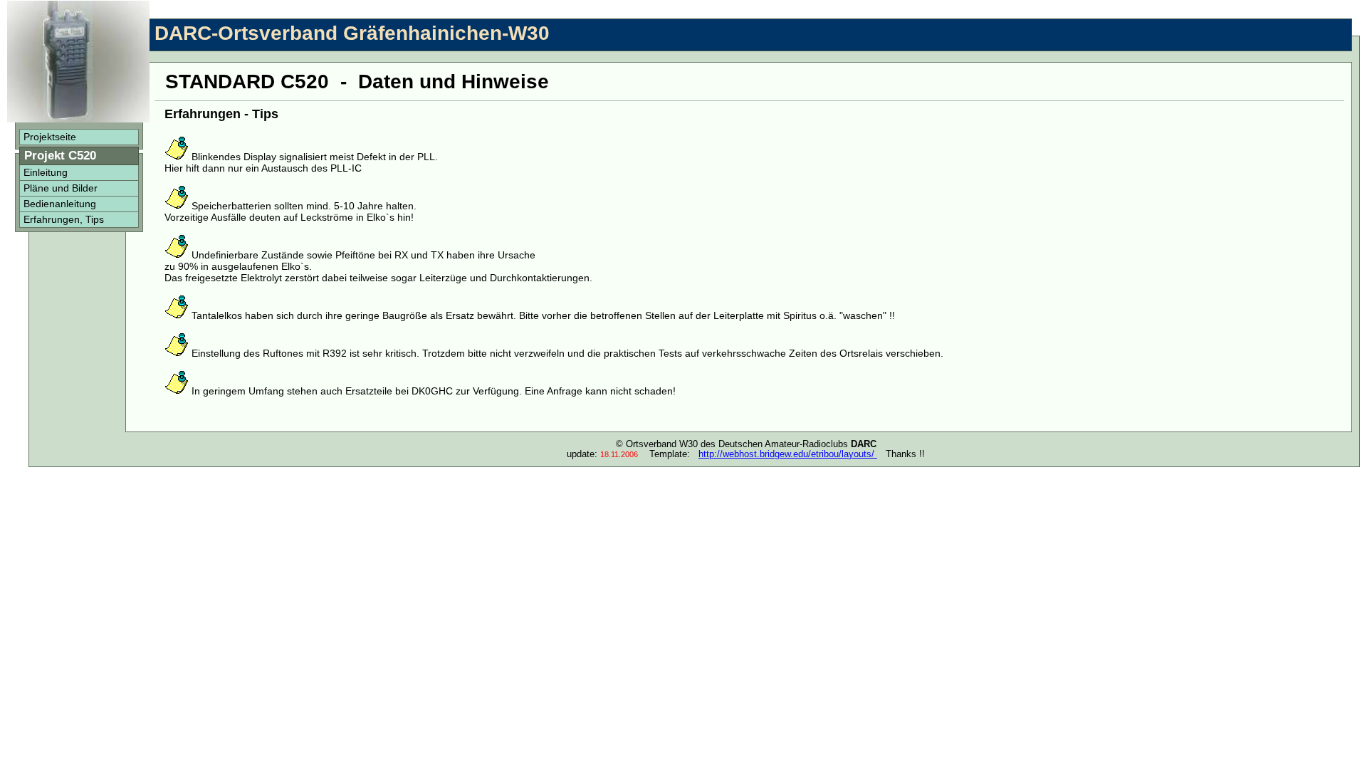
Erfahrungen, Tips (63, 219)
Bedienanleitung (59, 203)
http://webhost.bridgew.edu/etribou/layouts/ (787, 454)
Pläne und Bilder (60, 188)
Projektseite (49, 136)
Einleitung (45, 172)
